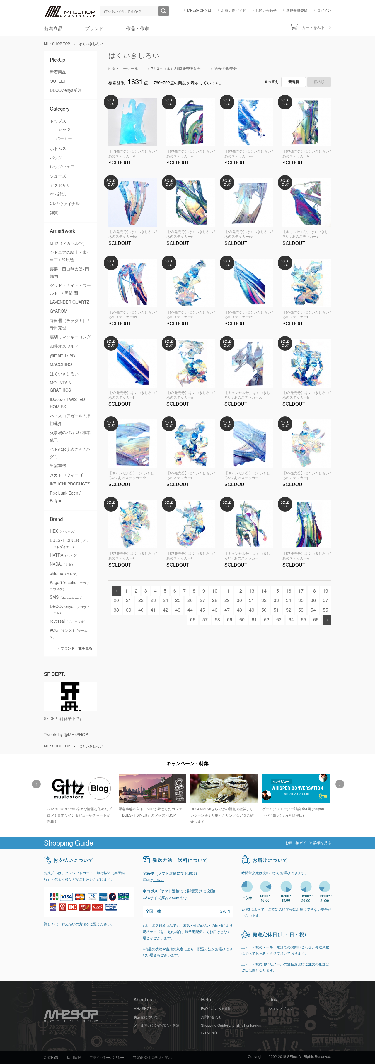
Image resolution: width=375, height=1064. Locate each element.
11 (227, 590)
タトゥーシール (125, 68)
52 (288, 609)
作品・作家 (137, 28)
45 (202, 609)
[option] (80, 796)
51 (276, 609)
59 (229, 619)
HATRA (64, 555)
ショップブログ (280, 1008)
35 (301, 600)
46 (214, 609)
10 (214, 590)
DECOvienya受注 (66, 90)
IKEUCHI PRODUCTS (70, 484)
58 (217, 619)
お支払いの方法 (74, 924)
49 (251, 609)
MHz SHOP (143, 1008)
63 (279, 619)
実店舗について (146, 1017)
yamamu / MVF (64, 355)
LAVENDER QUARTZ (69, 302)
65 (303, 619)
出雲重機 (58, 466)
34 (288, 600)
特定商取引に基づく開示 (152, 1057)
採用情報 (74, 1057)
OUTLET (58, 81)
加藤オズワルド (64, 346)
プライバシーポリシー (107, 1057)
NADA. (62, 564)
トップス (58, 121)
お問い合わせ (266, 10)
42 (165, 609)
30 (239, 600)
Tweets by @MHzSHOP (66, 735)
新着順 (293, 82)
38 (116, 609)
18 (313, 590)
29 (227, 600)
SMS (67, 597)
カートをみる (313, 28)
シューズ (58, 176)
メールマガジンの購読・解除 (156, 1025)
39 (128, 609)
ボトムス (58, 149)
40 (141, 609)
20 (116, 600)
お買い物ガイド (233, 10)
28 (214, 600)
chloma (64, 573)
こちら (158, 880)
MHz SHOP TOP (57, 44)
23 (153, 600)
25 (177, 600)
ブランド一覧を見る (76, 648)
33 (276, 600)
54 (313, 609)
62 (266, 619)
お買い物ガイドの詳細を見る (308, 843)
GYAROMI (59, 311)
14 (264, 590)
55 (325, 609)
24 (165, 600)
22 (141, 600)
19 (325, 590)
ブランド (94, 28)
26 (190, 600)
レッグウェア (62, 167)
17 (301, 590)
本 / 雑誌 (58, 194)
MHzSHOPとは (199, 10)
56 (192, 619)
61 (254, 619)
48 (239, 609)
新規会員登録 (296, 10)
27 (202, 600)
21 (128, 600)
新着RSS (51, 1057)
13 (251, 590)
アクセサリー (62, 185)
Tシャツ (63, 129)
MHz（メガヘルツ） (68, 243)
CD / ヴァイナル (65, 204)
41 (153, 609)
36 (313, 600)
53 (301, 609)
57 (205, 619)
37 (325, 600)
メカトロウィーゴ (66, 475)
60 (242, 619)
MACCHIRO (61, 364)
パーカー (64, 138)
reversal (68, 621)
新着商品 (53, 28)
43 (177, 609)
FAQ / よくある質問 (216, 1008)
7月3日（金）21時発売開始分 (176, 68)
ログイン (324, 10)
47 (227, 609)
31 (251, 600)
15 (276, 590)
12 (239, 590)
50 (264, 609)
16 (288, 590)
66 (315, 619)
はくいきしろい (64, 374)
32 (264, 600)
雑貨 (54, 213)
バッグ (56, 158)
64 (291, 619)
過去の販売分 (225, 68)
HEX (63, 531)
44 (190, 609)
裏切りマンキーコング (70, 337)
